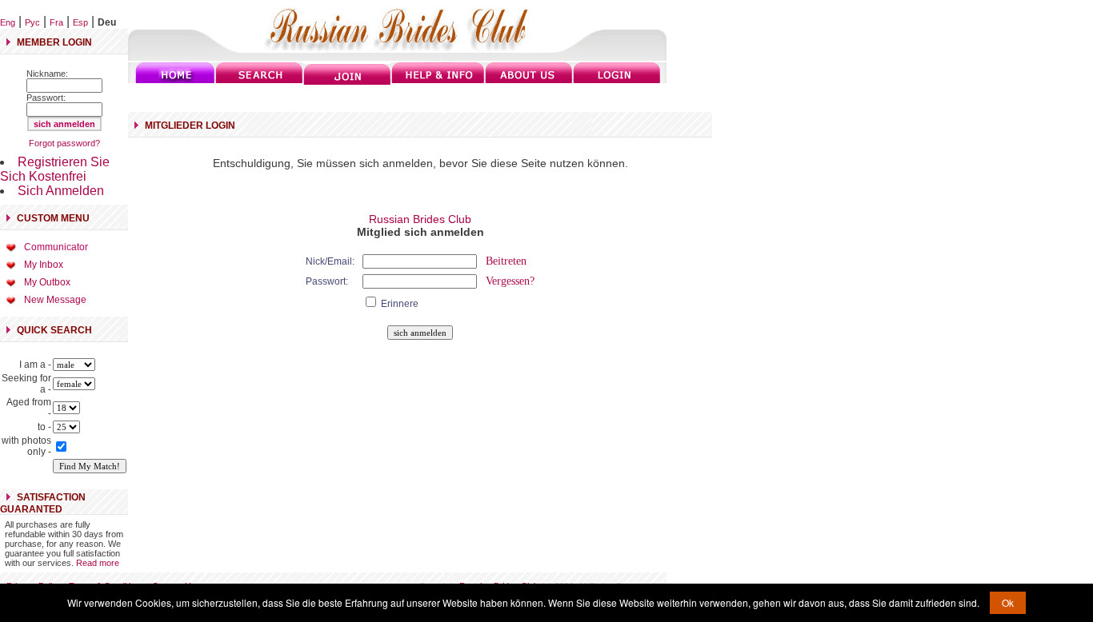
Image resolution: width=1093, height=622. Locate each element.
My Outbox (47, 282)
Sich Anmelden (61, 190)
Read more (97, 563)
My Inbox (43, 264)
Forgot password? (64, 143)
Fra (56, 22)
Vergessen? (510, 281)
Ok (1008, 602)
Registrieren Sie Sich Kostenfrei (55, 169)
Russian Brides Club (420, 219)
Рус (32, 22)
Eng (7, 22)
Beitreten (506, 261)
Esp (80, 22)
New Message (55, 299)
